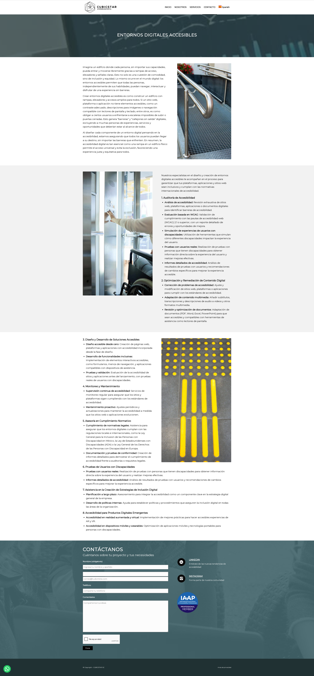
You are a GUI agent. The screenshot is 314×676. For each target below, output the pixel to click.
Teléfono (87, 585)
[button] (7, 669)
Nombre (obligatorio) (92, 561)
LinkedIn (194, 559)
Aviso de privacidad (224, 667)
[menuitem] (168, 7)
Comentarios (89, 597)
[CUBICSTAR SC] (101, 7)
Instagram (196, 576)
